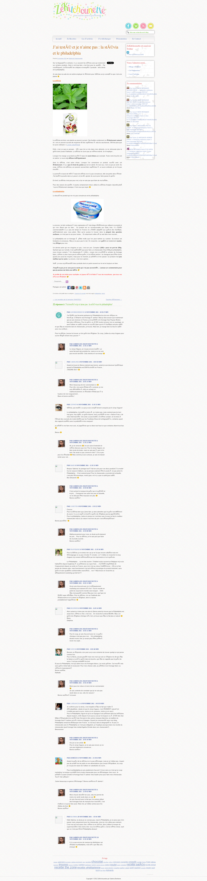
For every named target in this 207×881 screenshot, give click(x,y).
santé (132, 868)
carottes (88, 862)
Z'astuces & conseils (80, 293)
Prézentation (121, 38)
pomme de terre (100, 865)
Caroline (74, 362)
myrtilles (75, 865)
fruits (148, 862)
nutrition (82, 865)
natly (72, 649)
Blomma (73, 817)
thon (104, 870)
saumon (137, 868)
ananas (55, 862)
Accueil (58, 38)
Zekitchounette (80, 11)
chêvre (111, 862)
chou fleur (105, 862)
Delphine (74, 608)
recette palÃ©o (136, 864)
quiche (119, 865)
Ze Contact (136, 38)
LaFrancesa (75, 703)
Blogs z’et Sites (135, 67)
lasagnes (56, 865)
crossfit (132, 862)
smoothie (143, 868)
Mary (72, 465)
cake (83, 862)
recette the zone (65, 867)
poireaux (88, 865)
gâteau (153, 862)
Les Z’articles (87, 38)
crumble (139, 862)
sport (153, 868)
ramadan (123, 865)
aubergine (61, 862)
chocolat (97, 861)
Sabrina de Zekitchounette (75, 58)
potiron (107, 865)
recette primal (150, 865)
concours (116, 862)
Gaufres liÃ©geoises (114, 299)
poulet (113, 864)
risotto (102, 868)
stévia (103, 293)
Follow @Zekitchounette (135, 54)
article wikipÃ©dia (73, 145)
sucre (98, 870)
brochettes (68, 862)
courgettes (124, 862)
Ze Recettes (71, 38)
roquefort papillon (119, 868)
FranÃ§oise (75, 549)
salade (127, 868)
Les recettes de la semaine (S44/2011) (67, 299)
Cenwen (73, 404)
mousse (71, 865)
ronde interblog (109, 868)
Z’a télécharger (104, 38)
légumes (63, 864)
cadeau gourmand (76, 862)
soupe (148, 868)
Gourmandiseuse (77, 312)
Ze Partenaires (134, 70)
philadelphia (98, 293)
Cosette (73, 506)
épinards (110, 870)
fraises (144, 862)
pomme (94, 865)
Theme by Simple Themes (150, 874)
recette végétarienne (88, 867)
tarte (101, 870)
